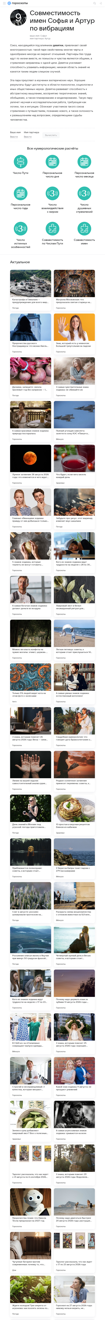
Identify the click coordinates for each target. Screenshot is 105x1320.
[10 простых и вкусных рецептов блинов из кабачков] (74, 815)
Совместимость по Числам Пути (52, 241)
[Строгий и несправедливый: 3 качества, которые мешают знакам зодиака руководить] (30, 1077)
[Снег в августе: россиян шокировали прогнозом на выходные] (30, 902)
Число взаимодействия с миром (52, 208)
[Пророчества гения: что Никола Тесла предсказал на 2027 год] (30, 1208)
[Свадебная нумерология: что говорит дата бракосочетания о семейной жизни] (74, 727)
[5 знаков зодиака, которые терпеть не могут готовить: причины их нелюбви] (30, 552)
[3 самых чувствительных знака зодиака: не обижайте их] (74, 377)
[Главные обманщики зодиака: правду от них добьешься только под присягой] (30, 508)
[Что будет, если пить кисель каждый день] (74, 465)
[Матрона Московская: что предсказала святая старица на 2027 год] (74, 290)
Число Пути (20, 173)
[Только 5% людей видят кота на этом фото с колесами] (30, 683)
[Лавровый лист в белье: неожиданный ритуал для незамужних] (74, 596)
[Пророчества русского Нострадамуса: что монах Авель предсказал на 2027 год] (30, 334)
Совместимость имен (84, 241)
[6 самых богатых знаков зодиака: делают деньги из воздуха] (30, 596)
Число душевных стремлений (84, 208)
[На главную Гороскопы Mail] (19, 3)
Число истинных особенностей (20, 243)
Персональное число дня (52, 175)
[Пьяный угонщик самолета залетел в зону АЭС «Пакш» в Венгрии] (74, 421)
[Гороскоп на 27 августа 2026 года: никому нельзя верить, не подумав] (74, 1296)
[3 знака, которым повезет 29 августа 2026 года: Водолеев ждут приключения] (74, 1165)
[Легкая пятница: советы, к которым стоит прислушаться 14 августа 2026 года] (74, 640)
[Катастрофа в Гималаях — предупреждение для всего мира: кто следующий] (30, 290)
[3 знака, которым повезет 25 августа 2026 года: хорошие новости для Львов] (74, 1033)
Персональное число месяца (84, 175)
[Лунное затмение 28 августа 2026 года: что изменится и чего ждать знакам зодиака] (30, 465)
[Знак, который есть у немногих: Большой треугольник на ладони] (74, 334)
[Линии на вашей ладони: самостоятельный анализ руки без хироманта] (30, 771)
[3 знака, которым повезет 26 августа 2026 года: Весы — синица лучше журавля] (30, 727)
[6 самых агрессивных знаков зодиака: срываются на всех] (74, 1121)
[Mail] (9, 3)
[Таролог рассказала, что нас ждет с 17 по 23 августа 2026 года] (74, 1252)
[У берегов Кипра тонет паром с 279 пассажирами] (74, 858)
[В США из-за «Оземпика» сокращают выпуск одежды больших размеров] (30, 1033)
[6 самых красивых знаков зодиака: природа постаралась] (30, 421)
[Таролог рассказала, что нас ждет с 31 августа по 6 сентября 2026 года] (30, 1165)
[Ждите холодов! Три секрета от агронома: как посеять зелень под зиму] (30, 1296)
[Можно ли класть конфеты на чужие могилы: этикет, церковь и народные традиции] (30, 640)
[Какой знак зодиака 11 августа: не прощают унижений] (74, 1077)
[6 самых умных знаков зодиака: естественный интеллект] (74, 683)
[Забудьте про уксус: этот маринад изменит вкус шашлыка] (74, 508)
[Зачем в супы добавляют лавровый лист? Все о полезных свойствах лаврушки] (30, 1121)
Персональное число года (20, 206)
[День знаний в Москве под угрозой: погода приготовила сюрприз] (30, 815)
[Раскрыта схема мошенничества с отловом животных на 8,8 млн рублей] (74, 902)
